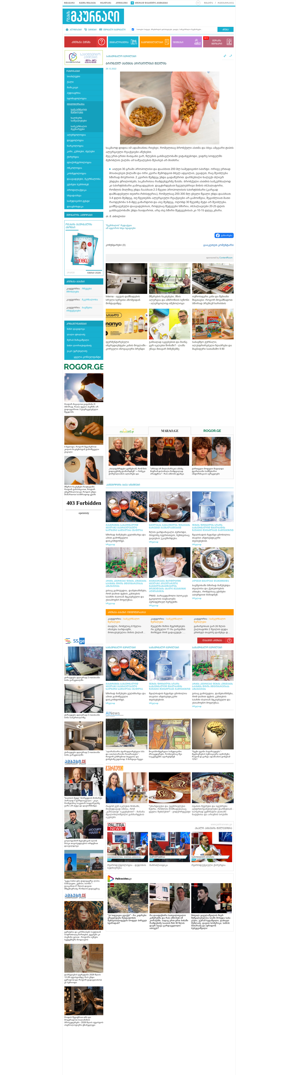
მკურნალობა (90, 299)
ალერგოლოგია (76, 135)
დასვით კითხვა (212, 640)
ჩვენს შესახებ (87, 3)
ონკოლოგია (74, 168)
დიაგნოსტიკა (75, 206)
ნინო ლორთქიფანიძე (79, 345)
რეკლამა (105, 3)
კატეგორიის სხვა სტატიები (123, 485)
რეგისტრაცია (226, 3)
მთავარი (69, 3)
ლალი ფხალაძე (76, 334)
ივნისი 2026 (94, 273)
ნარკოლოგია (75, 146)
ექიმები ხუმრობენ (78, 184)
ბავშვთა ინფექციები (79, 309)
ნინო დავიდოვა (76, 328)
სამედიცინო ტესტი (78, 201)
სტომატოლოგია (77, 98)
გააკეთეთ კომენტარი (218, 245)
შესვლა (208, 3)
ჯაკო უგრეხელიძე (77, 351)
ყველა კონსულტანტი (87, 357)
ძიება (225, 30)
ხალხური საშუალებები (79, 119)
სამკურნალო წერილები (79, 111)
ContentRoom (219, 258)
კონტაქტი (122, 3)
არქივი (71, 273)
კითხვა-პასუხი (75, 281)
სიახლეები (73, 76)
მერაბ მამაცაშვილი (78, 340)
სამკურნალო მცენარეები (79, 128)
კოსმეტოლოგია (76, 173)
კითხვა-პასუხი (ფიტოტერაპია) (127, 612)
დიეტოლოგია (75, 140)
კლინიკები (75, 30)
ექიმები (92, 30)
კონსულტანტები (76, 324)
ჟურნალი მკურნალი (114, 30)
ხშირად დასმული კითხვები (151, 3)
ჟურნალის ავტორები (79, 215)
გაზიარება (226, 235)
